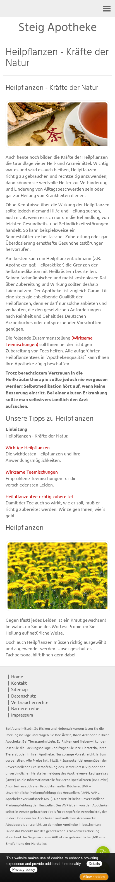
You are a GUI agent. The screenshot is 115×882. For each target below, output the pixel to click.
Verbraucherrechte (30, 702)
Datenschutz (23, 695)
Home (17, 676)
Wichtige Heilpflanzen (28, 447)
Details (94, 864)
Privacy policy (23, 869)
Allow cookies (94, 877)
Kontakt (19, 683)
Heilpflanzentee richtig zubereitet (39, 496)
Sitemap (19, 689)
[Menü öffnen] (106, 8)
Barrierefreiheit (26, 708)
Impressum (22, 714)
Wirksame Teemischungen (32, 471)
